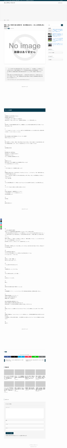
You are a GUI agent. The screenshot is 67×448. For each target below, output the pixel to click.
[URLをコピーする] (42, 357)
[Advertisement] (33, 12)
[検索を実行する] (62, 25)
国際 (8, 28)
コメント (7, 407)
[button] (7, 357)
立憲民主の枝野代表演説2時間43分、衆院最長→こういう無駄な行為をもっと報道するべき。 (57, 30)
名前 (6, 420)
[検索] (62, 0)
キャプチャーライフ (9, 2)
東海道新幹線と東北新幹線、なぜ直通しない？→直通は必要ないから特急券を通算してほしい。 (57, 34)
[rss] (61, 0)
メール (7, 424)
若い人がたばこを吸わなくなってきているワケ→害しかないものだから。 (57, 44)
